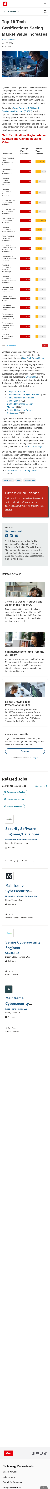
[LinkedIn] (12, 536)
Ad (44, 1487)
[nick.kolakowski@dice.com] (16, 536)
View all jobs (40, 786)
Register (25, 751)
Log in (35, 757)
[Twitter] (7, 536)
